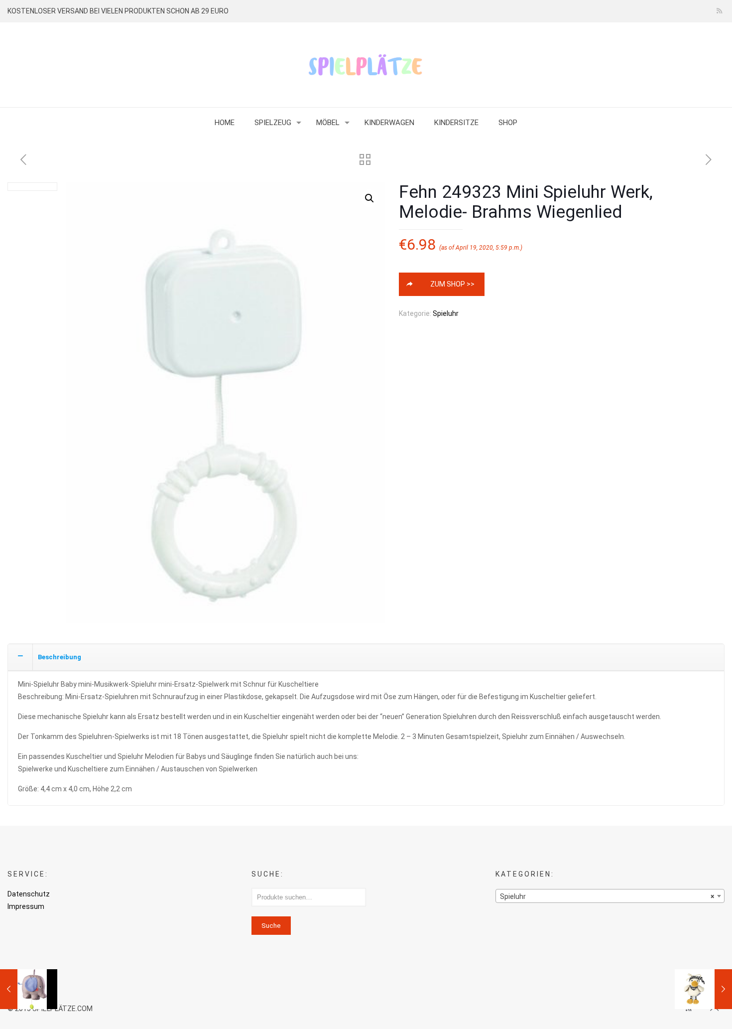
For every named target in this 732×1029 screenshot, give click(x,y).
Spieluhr (446, 313)
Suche (271, 925)
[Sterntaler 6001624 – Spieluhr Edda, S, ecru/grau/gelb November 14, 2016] (703, 989)
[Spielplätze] (366, 64)
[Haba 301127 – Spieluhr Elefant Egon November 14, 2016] (28, 989)
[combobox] (610, 896)
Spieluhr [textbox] (607, 896)
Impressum (25, 906)
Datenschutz (28, 894)
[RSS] (719, 10)
